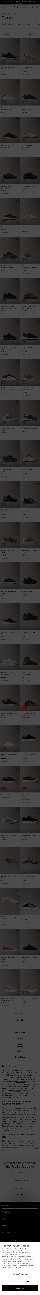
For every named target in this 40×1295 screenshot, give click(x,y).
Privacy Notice (16, 1267)
